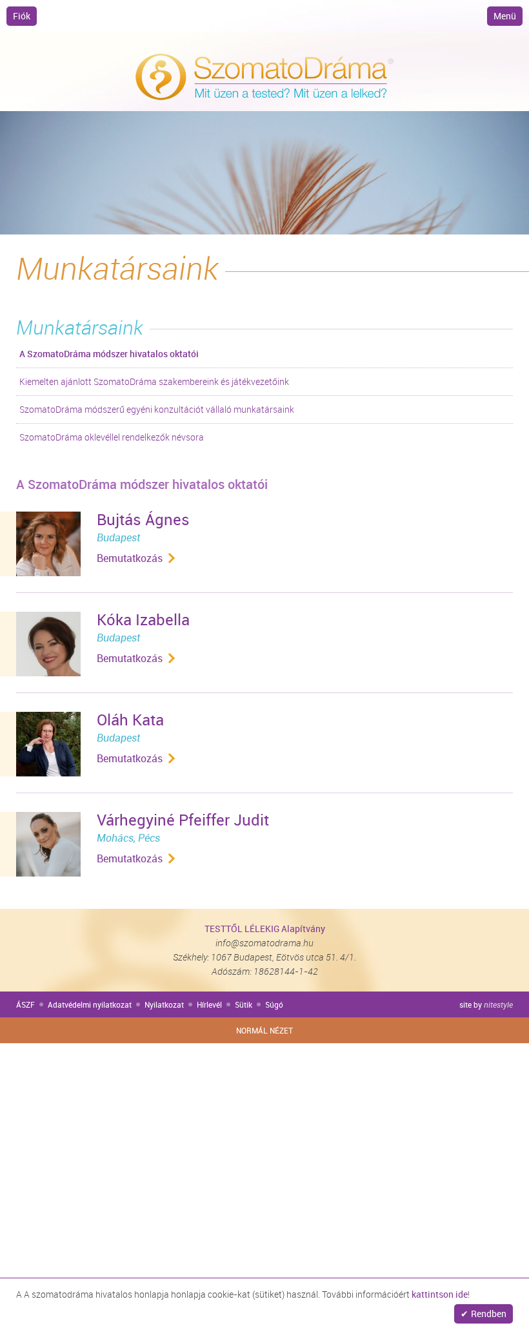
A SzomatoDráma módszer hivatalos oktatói (109, 354)
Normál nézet (264, 1030)
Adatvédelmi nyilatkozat (90, 1004)
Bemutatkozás (130, 558)
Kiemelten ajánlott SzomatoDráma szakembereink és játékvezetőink (154, 381)
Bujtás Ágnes (143, 519)
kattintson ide (440, 1294)
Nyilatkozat (164, 1004)
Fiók (21, 16)
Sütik (243, 1004)
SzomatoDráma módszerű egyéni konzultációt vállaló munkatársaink (156, 409)
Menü (505, 16)
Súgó (274, 1004)
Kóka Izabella (143, 619)
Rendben (488, 1313)
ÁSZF (25, 1004)
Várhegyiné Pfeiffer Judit (183, 819)
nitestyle (498, 1004)
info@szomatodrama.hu (264, 943)
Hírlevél (209, 1004)
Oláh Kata (130, 719)
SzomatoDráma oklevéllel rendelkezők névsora (111, 437)
